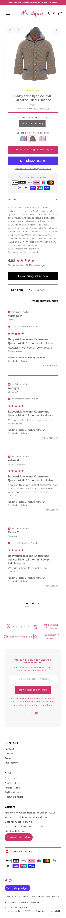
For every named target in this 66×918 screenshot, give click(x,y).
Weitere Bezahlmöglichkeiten (33, 168)
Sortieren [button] (17, 289)
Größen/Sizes (12, 783)
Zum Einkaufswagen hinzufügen (33, 149)
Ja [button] (9, 361)
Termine (9, 753)
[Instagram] (37, 713)
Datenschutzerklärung (18, 822)
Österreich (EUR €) (20, 851)
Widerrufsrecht (12, 896)
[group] (33, 260)
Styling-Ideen (13, 792)
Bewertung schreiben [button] (33, 276)
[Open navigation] (8, 13)
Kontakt (9, 749)
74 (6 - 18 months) (32, 123)
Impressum (11, 762)
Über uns (10, 778)
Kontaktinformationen (29, 902)
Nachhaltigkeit (14, 797)
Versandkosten (41, 109)
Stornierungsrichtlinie (16, 907)
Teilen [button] (24, 361)
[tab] (44, 301)
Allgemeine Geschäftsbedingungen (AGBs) (30, 812)
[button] (27, 603)
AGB (48, 896)
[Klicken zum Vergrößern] (56, 30)
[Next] (18, 30)
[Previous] (10, 30)
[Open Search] (48, 13)
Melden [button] (15, 361)
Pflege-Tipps (12, 787)
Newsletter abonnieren (33, 689)
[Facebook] (27, 713)
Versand (56, 896)
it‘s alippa (38, 911)
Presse (8, 758)
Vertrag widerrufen (18, 837)
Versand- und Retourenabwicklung (26, 817)
